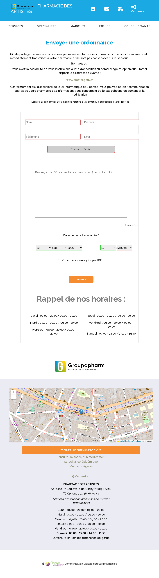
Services (16, 26)
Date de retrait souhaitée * (81, 235)
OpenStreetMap (134, 441)
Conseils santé (137, 26)
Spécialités (47, 26)
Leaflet (122, 441)
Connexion (138, 11)
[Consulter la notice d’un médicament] (123, 9)
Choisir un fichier (81, 149)
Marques (77, 26)
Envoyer (81, 279)
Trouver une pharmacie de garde (81, 450)
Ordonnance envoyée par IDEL (83, 260)
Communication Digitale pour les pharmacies (90, 563)
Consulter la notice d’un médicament (81, 457)
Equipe (104, 26)
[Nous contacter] (109, 9)
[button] (81, 412)
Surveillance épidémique (81, 461)
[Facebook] (96, 9)
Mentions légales (81, 466)
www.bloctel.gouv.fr (79, 79)
